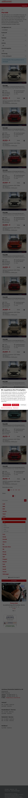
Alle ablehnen (15, 404)
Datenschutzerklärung (6, 408)
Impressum (15, 408)
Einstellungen (23, 404)
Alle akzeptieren (7, 404)
